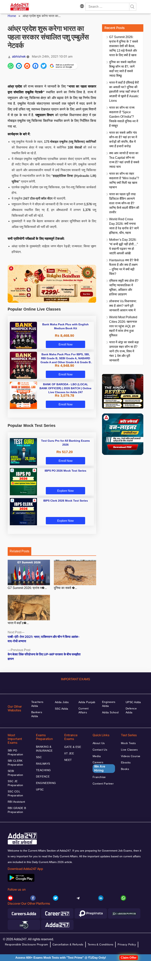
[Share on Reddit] (27, 66)
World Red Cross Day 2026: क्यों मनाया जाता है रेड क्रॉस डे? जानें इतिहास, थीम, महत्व (124, 225)
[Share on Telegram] (19, 66)
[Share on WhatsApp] (11, 66)
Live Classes (129, 749)
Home (12, 16)
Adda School (110, 712)
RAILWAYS (43, 763)
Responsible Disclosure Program (26, 944)
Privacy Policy (127, 944)
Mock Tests (128, 743)
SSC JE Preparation (15, 783)
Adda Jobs (62, 702)
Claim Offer (128, 957)
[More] (82, 6)
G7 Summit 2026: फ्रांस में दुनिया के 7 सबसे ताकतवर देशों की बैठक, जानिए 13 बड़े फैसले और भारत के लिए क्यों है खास (123, 46)
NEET (68, 759)
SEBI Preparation (15, 772)
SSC (39, 757)
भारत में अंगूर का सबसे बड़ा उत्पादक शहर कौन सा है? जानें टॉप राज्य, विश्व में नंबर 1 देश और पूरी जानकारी (124, 351)
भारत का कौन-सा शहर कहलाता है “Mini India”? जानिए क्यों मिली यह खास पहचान (124, 180)
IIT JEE (69, 753)
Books (125, 769)
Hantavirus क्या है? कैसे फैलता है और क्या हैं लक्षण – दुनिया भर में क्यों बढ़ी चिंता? (124, 266)
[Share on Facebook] (35, 66)
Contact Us (100, 749)
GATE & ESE (72, 746)
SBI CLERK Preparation (15, 762)
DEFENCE (43, 776)
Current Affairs (83, 710)
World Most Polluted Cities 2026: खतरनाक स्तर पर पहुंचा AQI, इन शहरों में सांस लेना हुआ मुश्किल (123, 326)
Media (97, 756)
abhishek (19, 56)
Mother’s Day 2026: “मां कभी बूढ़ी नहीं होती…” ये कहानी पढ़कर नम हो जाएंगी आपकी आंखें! (123, 246)
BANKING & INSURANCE (44, 748)
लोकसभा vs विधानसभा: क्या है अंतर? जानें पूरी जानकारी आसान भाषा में (123, 305)
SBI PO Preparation (15, 752)
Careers (99, 766)
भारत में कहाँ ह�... (18, 623)
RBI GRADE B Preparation (17, 810)
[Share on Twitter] (44, 66)
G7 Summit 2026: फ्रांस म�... (27, 588)
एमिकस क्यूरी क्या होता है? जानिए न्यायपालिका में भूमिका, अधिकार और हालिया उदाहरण (123, 287)
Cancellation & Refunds (67, 944)
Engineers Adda (108, 703)
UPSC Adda (133, 702)
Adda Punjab (86, 702)
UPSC (40, 789)
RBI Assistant (16, 801)
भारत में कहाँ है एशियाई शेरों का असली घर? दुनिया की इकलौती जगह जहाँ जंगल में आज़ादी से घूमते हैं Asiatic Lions (124, 91)
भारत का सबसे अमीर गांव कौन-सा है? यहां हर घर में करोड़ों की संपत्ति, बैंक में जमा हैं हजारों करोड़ (123, 139)
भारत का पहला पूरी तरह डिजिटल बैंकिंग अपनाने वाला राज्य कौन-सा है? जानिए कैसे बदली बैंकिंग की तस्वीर (124, 203)
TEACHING (43, 770)
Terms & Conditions (100, 944)
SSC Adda (61, 708)
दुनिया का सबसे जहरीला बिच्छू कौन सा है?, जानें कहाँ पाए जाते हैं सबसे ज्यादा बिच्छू (122, 68)
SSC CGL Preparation (15, 793)
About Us (99, 743)
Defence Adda (131, 710)
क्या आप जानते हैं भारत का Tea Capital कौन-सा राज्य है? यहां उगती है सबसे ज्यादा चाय (124, 159)
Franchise (99, 777)
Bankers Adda (36, 714)
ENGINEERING (46, 783)
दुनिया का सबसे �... (65, 588)
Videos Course (130, 756)
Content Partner (103, 783)
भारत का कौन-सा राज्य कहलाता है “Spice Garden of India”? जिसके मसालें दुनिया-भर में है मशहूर (123, 116)
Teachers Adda (37, 703)
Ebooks (126, 762)
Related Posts (19, 551)
